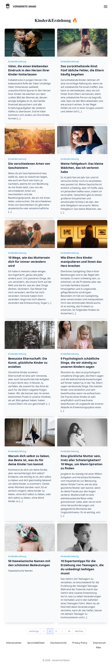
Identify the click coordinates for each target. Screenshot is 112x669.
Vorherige (34, 631)
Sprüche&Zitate (35, 642)
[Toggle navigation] (105, 6)
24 (69, 631)
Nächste (79, 631)
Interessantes (13, 642)
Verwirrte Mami (24, 6)
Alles (98, 647)
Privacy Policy (79, 642)
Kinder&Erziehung (17, 61)
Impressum (99, 642)
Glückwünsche (58, 642)
